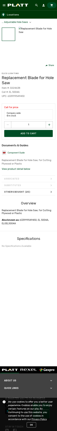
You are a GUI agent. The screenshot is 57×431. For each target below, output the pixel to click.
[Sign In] (43, 5)
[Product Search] (36, 5)
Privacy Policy (39, 419)
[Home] (18, 5)
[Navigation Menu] (4, 5)
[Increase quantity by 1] (49, 124)
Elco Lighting (10, 73)
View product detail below (16, 169)
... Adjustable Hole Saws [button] (15, 22)
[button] (8, 34)
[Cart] (51, 5)
